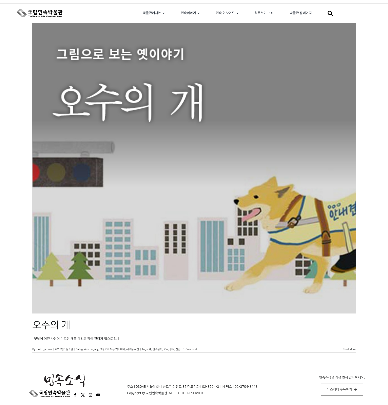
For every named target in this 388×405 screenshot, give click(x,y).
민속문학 (157, 349)
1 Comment (190, 349)
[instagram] (90, 395)
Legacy (94, 349)
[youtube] (98, 395)
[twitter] (83, 395)
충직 (172, 349)
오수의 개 (51, 325)
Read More (349, 349)
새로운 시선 (132, 349)
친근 (178, 349)
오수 (165, 349)
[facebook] (75, 395)
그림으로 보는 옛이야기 (112, 349)
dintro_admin (44, 349)
